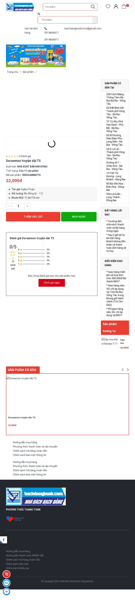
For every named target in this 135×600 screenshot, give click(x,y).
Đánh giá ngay (52, 282)
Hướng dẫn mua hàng (25, 442)
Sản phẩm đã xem (22, 370)
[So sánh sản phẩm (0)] (116, 7)
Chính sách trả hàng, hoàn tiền (30, 450)
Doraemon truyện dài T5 (21, 417)
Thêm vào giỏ (33, 216)
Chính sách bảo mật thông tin (29, 455)
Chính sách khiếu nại (17, 568)
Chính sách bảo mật (17, 564)
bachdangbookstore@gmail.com (83, 28)
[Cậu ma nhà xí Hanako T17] (109, 345)
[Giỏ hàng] (124, 7)
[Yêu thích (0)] (108, 7)
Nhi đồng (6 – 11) (33, 193)
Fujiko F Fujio (28, 189)
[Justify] (93, 6)
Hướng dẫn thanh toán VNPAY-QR (25, 555)
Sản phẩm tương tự (110, 327)
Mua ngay (79, 216)
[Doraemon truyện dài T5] (51, 106)
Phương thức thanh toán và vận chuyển (35, 446)
